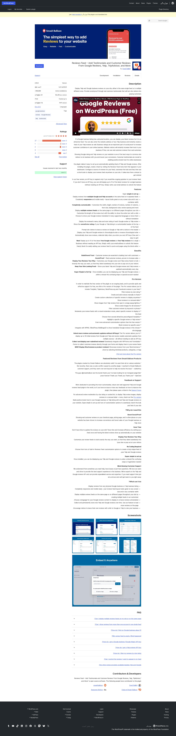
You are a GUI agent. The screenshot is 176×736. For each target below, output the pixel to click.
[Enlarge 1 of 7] (139, 521)
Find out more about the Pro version (129, 354)
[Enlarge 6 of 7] (92, 539)
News (167, 712)
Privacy (166, 717)
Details (137, 75)
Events (69, 712)
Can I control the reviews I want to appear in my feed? (122, 659)
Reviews (127, 75)
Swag (68, 717)
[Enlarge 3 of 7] (92, 521)
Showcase (133, 709)
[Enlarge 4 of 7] (139, 539)
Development (104, 75)
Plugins (134, 715)
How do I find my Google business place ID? (126, 630)
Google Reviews (45, 114)
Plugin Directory (164, 9)
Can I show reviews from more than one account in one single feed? (118, 624)
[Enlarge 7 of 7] (139, 557)
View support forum (60, 177)
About (167, 709)
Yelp (37, 118)
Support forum (136, 390)
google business (40, 111)
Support (37, 75)
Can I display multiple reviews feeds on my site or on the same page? (117, 619)
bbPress (35, 715)
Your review (63, 157)
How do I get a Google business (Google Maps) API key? (121, 642)
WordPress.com (32, 709)
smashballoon (98, 685)
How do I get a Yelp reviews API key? (128, 647)
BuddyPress (33, 717)
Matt (36, 712)
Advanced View (61, 124)
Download (39, 66)
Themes (133, 712)
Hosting (166, 715)
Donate (68, 715)
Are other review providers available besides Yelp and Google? (120, 665)
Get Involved (67, 709)
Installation (116, 75)
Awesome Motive (97, 690)
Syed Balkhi (127, 69)
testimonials (42, 118)
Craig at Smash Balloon (129, 690)
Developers (99, 715)
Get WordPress (9, 3)
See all (37, 157)
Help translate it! (75, 14)
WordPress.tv (98, 717)
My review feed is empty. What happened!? (126, 636)
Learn (101, 709)
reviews (38, 114)
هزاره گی (148, 726)
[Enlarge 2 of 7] (115, 521)
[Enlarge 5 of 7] (115, 539)
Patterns (133, 717)
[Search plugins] (149, 20)
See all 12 (38, 107)
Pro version (137, 397)
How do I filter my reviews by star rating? (127, 653)
